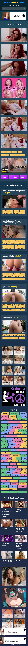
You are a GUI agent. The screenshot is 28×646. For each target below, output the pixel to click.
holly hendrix (5, 469)
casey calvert (6, 419)
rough (24, 458)
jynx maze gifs (20, 307)
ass (4, 335)
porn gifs (13, 464)
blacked (5, 243)
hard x (23, 464)
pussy (24, 424)
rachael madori (13, 278)
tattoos (18, 469)
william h (5, 486)
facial (11, 213)
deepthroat (5, 483)
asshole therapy (7, 276)
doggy (10, 441)
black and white (11, 436)
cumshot (13, 469)
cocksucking (14, 424)
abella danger (7, 240)
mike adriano (16, 276)
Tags (17, 5)
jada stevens (18, 433)
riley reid (16, 447)
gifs (25, 441)
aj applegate (22, 486)
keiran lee (12, 444)
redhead (22, 154)
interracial (13, 243)
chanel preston (6, 452)
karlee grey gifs (8, 245)
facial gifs (16, 213)
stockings (23, 452)
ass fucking (5, 464)
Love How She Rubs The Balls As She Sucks (21, 530)
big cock (4, 152)
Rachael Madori (11, 256)
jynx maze (11, 307)
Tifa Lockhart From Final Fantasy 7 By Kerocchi (19, 546)
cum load (22, 210)
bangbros (23, 422)
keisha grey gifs (8, 248)
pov (23, 276)
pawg (22, 337)
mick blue (22, 461)
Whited (18, 560)
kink (13, 430)
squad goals (20, 248)
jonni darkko (17, 438)
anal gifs (12, 273)
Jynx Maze (9, 287)
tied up (24, 469)
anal (5, 273)
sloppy (9, 458)
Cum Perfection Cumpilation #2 (13, 192)
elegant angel (6, 450)
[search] (24, 8)
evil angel (14, 480)
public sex (16, 472)
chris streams (9, 489)
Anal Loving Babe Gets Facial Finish (7, 561)
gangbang (4, 433)
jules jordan (5, 455)
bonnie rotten (13, 461)
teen (19, 416)
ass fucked (20, 273)
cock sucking (15, 475)
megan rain (22, 466)
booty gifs (22, 483)
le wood (4, 427)
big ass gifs (21, 335)
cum (12, 210)
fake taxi (23, 478)
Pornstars (12, 5)
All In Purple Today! (5, 544)
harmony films (5, 424)
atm (14, 458)
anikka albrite (22, 430)
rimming (23, 475)
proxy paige (13, 486)
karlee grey (21, 243)
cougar (24, 444)
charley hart (7, 337)
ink (25, 427)
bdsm (14, 450)
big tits (9, 152)
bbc (23, 240)
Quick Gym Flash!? (19, 510)
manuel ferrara (12, 466)
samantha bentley (6, 478)
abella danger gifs (16, 240)
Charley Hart (10, 317)
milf (15, 337)
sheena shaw (22, 450)
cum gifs (16, 210)
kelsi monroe (22, 419)
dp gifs (18, 458)
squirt (4, 461)
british (20, 152)
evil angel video (18, 427)
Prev (4, 177)
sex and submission (14, 422)
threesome (12, 416)
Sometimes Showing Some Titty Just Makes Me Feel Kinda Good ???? (6, 513)
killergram (9, 438)
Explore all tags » (14, 492)
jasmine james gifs (14, 154)
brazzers (15, 152)
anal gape (9, 304)
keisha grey (20, 245)
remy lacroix (14, 413)
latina (3, 458)
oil (16, 430)
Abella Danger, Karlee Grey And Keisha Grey (13, 222)
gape (5, 307)
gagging (8, 430)
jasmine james (5, 154)
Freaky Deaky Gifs (16, 644)
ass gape (5, 413)
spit (4, 436)
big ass (15, 335)
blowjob (23, 413)
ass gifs (9, 335)
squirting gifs (6, 475)
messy (14, 419)
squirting (14, 483)
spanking (4, 422)
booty (24, 438)
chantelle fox (6, 210)
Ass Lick (4, 528)
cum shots (5, 213)
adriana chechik (18, 441)
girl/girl (24, 416)
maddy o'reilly (15, 455)
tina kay (22, 213)
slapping (23, 472)
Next (23, 177)
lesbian (4, 447)
